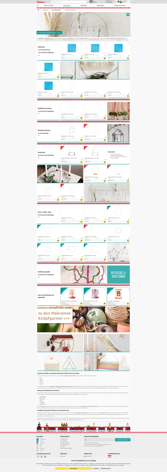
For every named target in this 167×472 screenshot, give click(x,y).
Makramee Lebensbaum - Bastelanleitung (69, 301)
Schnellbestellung (109, 1)
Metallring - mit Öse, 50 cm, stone (114, 92)
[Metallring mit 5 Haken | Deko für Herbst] (60, 343)
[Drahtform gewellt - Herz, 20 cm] (95, 249)
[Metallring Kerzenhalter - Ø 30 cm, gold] (95, 152)
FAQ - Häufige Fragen (64, 444)
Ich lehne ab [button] (96, 468)
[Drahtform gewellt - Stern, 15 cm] (119, 230)
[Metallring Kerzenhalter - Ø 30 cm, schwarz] (72, 152)
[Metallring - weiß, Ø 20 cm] (119, 48)
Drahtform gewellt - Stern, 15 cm (114, 236)
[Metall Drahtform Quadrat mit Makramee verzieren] (60, 362)
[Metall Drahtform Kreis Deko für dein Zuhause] (107, 362)
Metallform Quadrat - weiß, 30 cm (90, 114)
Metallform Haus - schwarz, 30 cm (67, 136)
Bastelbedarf (66, 5)
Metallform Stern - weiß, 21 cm (90, 217)
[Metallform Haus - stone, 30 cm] (95, 130)
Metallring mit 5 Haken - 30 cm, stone (68, 195)
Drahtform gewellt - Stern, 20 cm (44, 255)
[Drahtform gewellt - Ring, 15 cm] (119, 211)
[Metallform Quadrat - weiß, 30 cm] (95, 108)
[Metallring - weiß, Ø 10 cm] (72, 48)
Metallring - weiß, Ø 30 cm (42, 92)
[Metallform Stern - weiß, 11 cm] (72, 211)
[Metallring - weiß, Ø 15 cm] (95, 48)
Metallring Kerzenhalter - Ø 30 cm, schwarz (69, 158)
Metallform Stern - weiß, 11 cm (66, 217)
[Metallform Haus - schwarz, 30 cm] (72, 130)
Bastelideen (83, 5)
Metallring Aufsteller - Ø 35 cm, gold (91, 177)
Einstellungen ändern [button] (105, 468)
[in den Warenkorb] (81, 58)
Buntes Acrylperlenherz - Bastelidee (91, 301)
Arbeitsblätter (100, 5)
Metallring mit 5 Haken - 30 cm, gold (44, 195)
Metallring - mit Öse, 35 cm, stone (90, 92)
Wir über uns (62, 456)
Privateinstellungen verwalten (66, 448)
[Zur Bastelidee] (82, 43)
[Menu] (38, 5)
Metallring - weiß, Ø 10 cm (66, 54)
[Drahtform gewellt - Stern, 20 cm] (49, 249)
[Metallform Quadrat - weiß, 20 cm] (72, 108)
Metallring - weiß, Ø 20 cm (112, 54)
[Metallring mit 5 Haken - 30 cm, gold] (49, 189)
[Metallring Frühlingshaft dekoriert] (107, 343)
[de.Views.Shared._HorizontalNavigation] (38, 10)
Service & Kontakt (109, 2)
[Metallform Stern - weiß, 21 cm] (95, 211)
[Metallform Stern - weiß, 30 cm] (72, 230)
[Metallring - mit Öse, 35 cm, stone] (95, 86)
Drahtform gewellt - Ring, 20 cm (43, 236)
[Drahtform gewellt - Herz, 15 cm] (72, 249)
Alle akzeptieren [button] (73, 468)
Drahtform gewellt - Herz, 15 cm (67, 255)
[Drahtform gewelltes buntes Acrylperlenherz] (84, 275)
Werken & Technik (48, 5)
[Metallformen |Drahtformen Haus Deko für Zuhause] (118, 133)
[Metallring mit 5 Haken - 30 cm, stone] (72, 189)
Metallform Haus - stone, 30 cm (90, 136)
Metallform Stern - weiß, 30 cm (66, 236)
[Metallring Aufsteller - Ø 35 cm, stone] (119, 171)
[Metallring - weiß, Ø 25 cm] (49, 67)
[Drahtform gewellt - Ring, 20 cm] (49, 230)
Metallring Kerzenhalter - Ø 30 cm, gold (91, 158)
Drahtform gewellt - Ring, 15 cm (113, 217)
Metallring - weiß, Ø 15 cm (89, 54)
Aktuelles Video (88, 456)
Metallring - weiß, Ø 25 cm (42, 73)
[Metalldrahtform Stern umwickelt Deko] (118, 253)
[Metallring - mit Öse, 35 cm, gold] (72, 86)
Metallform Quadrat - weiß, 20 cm (67, 114)
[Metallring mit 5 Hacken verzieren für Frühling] (107, 193)
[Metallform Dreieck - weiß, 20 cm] (95, 230)
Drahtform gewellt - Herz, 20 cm (90, 255)
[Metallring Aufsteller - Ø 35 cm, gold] (95, 171)
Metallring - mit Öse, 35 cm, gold (67, 92)
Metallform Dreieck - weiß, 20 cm (90, 236)
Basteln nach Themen (120, 5)
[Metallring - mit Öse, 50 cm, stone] (119, 86)
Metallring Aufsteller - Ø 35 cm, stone (115, 177)
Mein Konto (62, 446)
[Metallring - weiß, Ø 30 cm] (49, 86)
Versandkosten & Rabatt (64, 442)
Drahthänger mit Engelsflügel (113, 301)
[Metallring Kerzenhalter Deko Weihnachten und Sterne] (60, 174)
